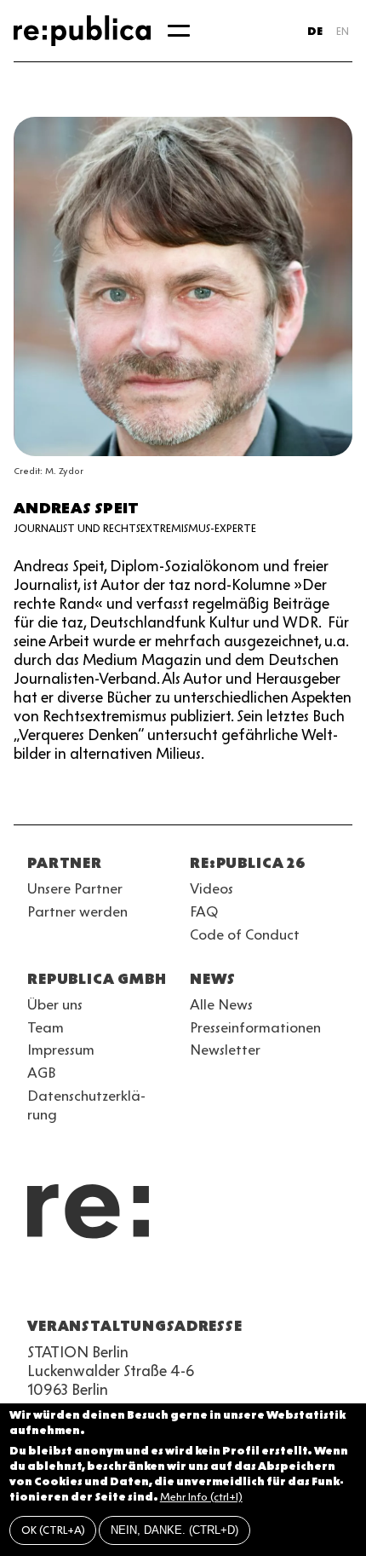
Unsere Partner (75, 888)
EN (342, 31)
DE (315, 31)
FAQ (204, 911)
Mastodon (129, 1285)
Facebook (252, 1285)
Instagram (68, 1285)
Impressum (60, 1049)
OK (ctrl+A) (53, 1530)
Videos (211, 888)
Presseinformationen (255, 1027)
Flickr (190, 1285)
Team (45, 1027)
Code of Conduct (245, 934)
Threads (221, 1285)
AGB (41, 1072)
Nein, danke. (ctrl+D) (174, 1530)
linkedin (160, 1285)
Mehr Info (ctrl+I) (201, 1496)
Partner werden (77, 911)
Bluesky (99, 1285)
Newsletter (225, 1049)
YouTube (37, 1285)
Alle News (221, 1004)
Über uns (55, 1004)
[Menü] (179, 30)
